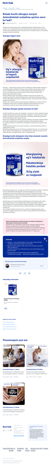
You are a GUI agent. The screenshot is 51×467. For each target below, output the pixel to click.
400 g (6, 308)
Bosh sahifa (5, 8)
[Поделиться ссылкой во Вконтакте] (20, 273)
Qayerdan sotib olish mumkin (37, 449)
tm (6, 430)
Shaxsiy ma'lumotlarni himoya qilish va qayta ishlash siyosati (13, 460)
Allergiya (18, 8)
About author (42, 265)
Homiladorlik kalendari (16, 347)
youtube (11, 430)
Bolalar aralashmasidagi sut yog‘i (9, 328)
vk (4, 430)
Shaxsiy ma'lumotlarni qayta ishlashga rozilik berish (11, 462)
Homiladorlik (7, 346)
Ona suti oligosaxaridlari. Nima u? (10, 326)
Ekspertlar (6, 448)
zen (8, 430)
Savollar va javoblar (12, 449)
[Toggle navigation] (46, 3)
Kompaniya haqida (20, 449)
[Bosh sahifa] (8, 3)
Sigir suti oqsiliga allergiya (8, 322)
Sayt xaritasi (27, 449)
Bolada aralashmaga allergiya (9, 324)
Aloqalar (45, 448)
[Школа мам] (24, 273)
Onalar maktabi (11, 8)
